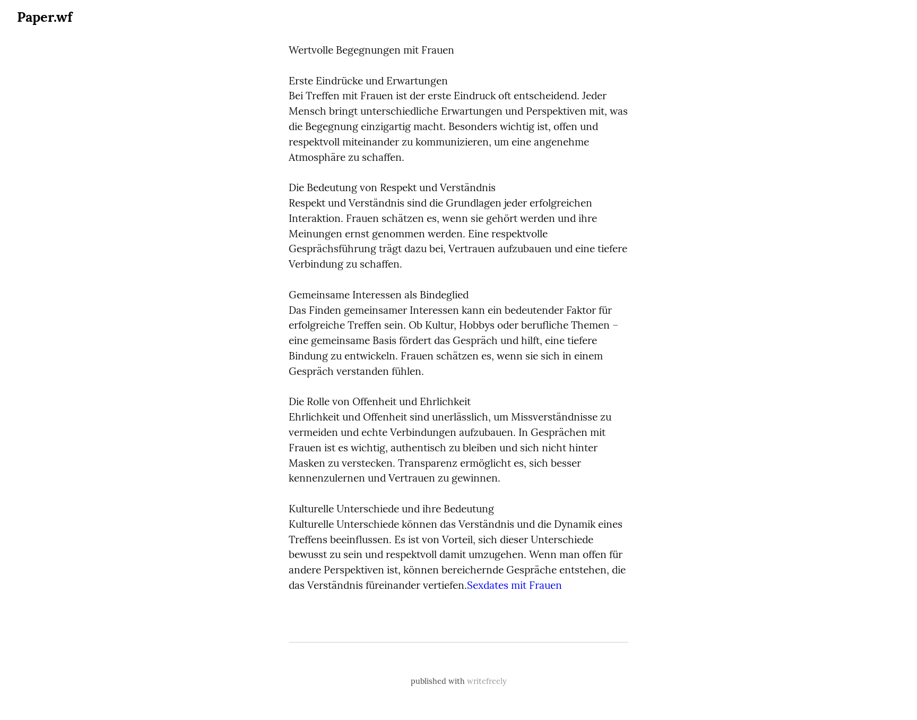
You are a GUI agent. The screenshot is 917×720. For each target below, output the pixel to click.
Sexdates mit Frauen (514, 585)
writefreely (487, 681)
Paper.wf (44, 16)
